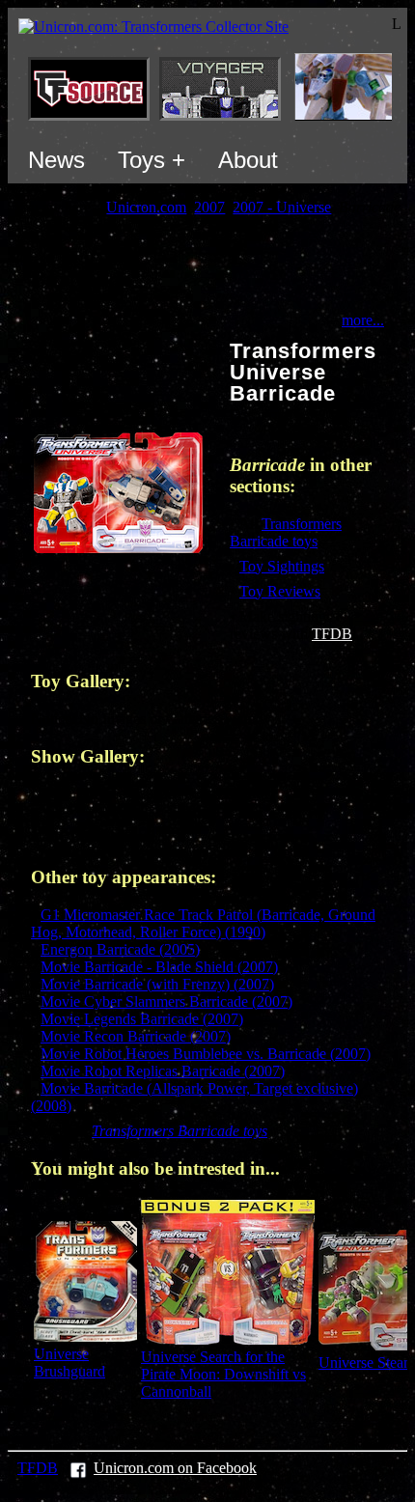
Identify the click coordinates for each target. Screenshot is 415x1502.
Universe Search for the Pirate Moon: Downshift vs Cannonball (223, 1374)
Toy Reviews (279, 591)
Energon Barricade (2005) (120, 949)
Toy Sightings (281, 566)
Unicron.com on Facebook (175, 1468)
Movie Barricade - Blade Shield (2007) (159, 967)
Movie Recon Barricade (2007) (136, 1036)
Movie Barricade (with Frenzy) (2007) (157, 984)
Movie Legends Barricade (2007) (142, 1019)
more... (363, 320)
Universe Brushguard (69, 1362)
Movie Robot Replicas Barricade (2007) (163, 1071)
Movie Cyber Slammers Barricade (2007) (166, 1001)
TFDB (332, 634)
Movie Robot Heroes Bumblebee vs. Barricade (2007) (206, 1053)
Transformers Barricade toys (286, 532)
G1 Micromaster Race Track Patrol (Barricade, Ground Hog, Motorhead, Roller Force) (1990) (203, 923)
